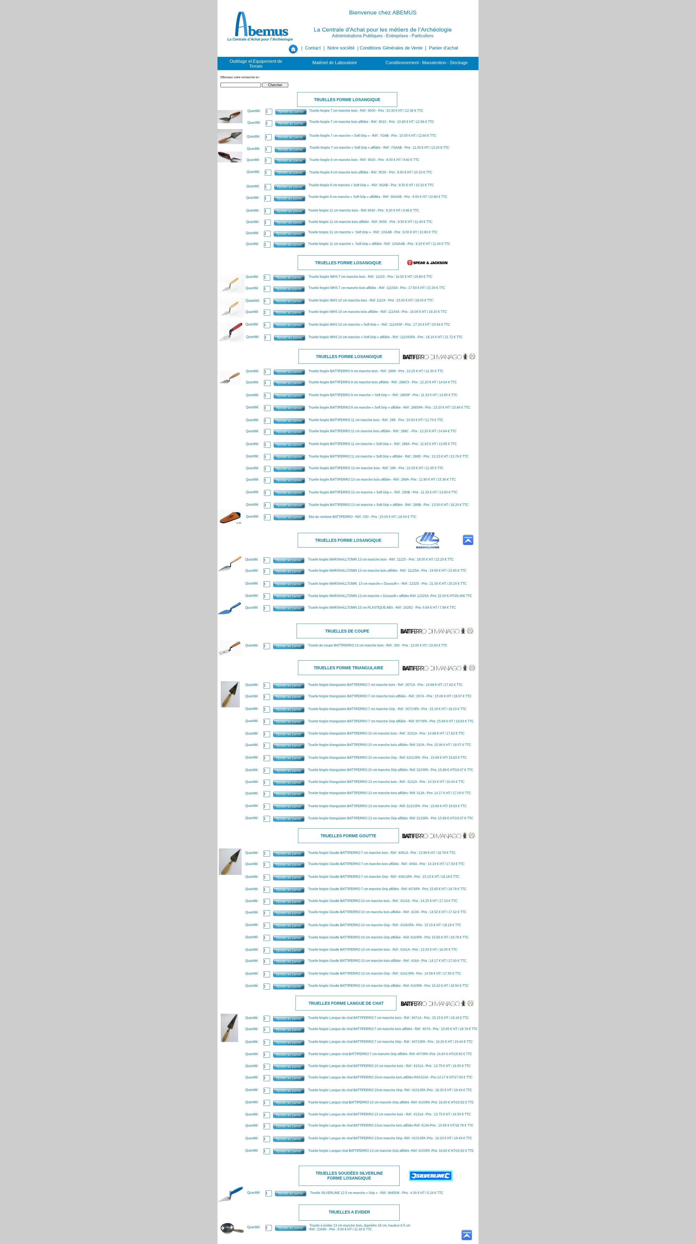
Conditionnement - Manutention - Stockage (427, 62)
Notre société (341, 48)
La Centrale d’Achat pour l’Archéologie (260, 39)
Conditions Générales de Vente (391, 48)
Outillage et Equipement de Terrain (256, 64)
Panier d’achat (443, 48)
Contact (313, 48)
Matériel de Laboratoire (334, 62)
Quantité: (252, 277)
